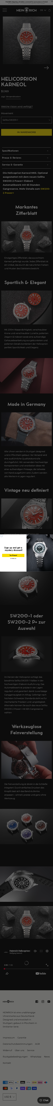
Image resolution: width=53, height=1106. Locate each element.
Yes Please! (13, 555)
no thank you (13, 558)
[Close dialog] (1, 536)
